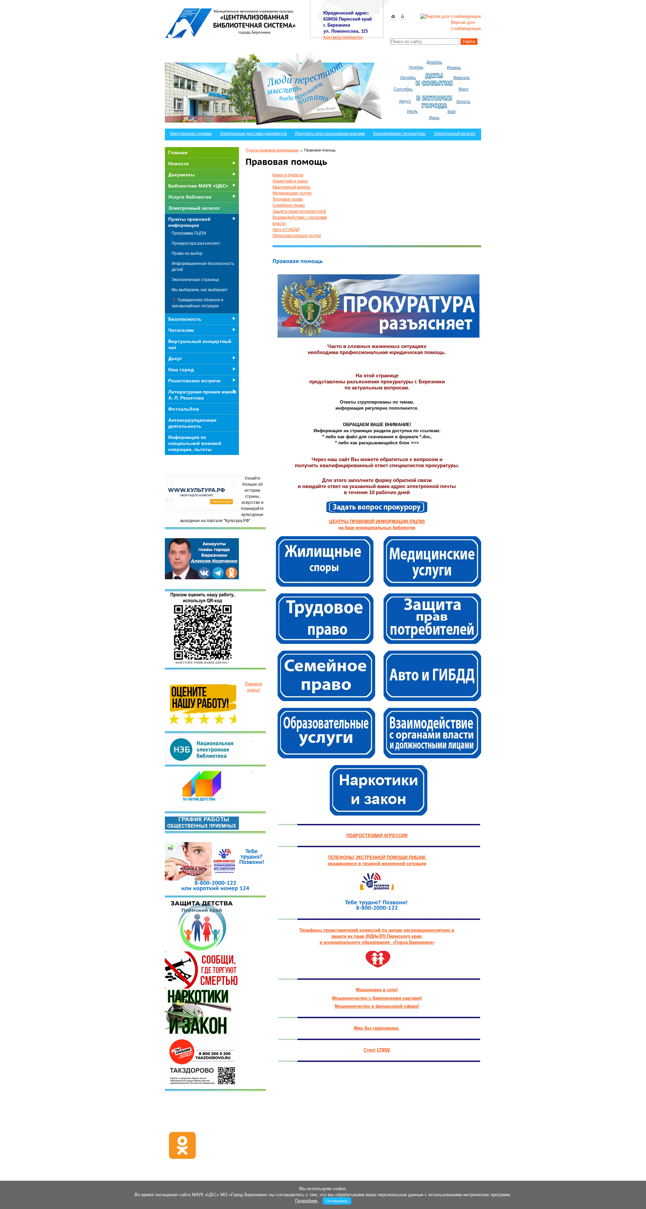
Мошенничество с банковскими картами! (377, 998)
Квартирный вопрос (292, 187)
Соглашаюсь (337, 1201)
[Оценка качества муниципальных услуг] (252, 738)
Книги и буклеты (288, 175)
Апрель (463, 101)
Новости (178, 163)
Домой (393, 16)
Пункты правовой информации (272, 150)
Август (405, 101)
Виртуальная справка (191, 133)
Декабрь (434, 62)
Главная (177, 152)
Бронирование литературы (399, 133)
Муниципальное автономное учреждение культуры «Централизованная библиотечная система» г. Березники (230, 23)
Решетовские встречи (194, 380)
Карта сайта (402, 16)
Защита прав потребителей (299, 211)
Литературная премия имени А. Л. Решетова (202, 395)
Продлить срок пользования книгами (330, 133)
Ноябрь (416, 67)
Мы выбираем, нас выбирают (200, 289)
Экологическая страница (195, 279)
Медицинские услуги (292, 193)
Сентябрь (403, 89)
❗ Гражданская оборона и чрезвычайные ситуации (197, 303)
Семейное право (289, 205)
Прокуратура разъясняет (196, 243)
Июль (412, 111)
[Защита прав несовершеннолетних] (377, 957)
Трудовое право (288, 199)
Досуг (175, 358)
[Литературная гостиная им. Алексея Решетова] (252, 770)
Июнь (434, 117)
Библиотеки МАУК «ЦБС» (198, 185)
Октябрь (408, 77)
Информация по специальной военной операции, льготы (194, 443)
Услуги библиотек (189, 197)
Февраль (461, 77)
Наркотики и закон (290, 181)
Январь (454, 67)
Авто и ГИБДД (286, 229)
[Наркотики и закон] (378, 788)
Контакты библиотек (342, 37)
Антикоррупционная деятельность (192, 423)
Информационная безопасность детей (203, 266)
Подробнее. (307, 1200)
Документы (181, 174)
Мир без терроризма (377, 1028)
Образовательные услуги (297, 235)
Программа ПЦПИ (189, 233)
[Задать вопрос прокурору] (376, 505)
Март (464, 89)
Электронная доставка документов (253, 133)
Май (451, 111)
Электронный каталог (454, 133)
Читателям (181, 330)
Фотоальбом (183, 409)
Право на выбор (187, 253)
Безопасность (185, 319)
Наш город (181, 369)
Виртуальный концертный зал (199, 344)
